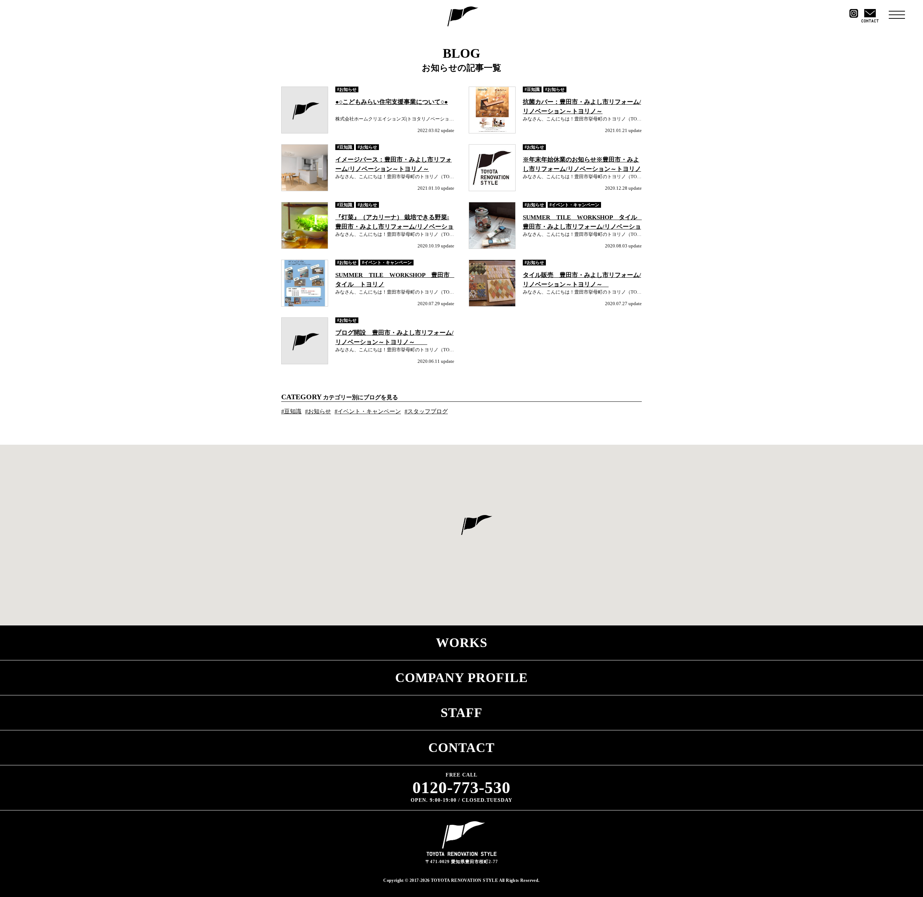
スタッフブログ (427, 411)
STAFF (461, 712)
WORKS (461, 643)
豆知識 (533, 89)
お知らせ (348, 89)
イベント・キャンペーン (575, 204)
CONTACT (461, 747)
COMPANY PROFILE (461, 677)
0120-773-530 (461, 787)
